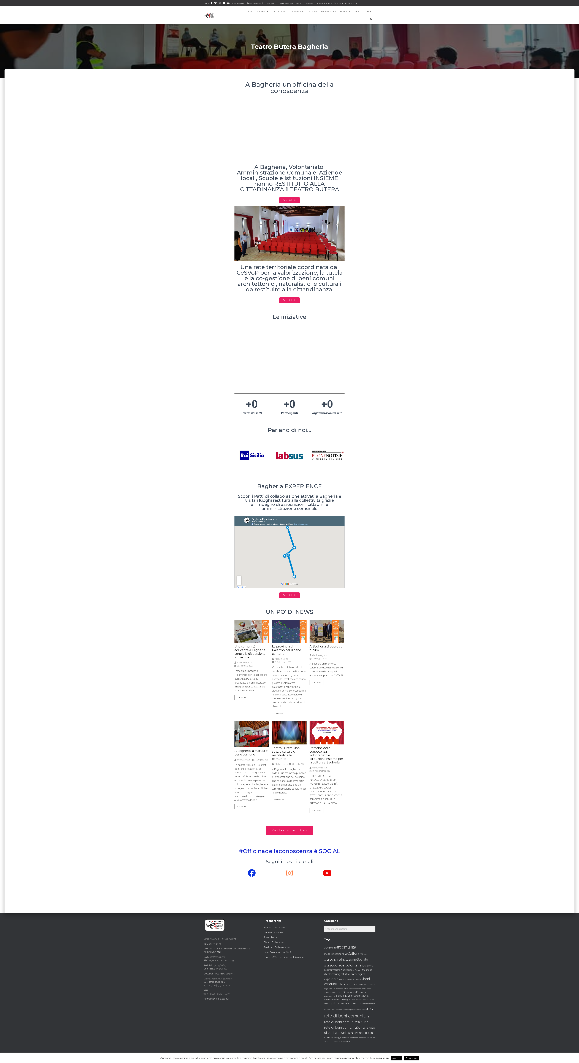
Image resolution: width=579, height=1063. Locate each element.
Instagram (220, 3)
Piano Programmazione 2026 (277, 952)
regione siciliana (348, 1003)
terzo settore (329, 1009)
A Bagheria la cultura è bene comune (251, 752)
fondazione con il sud (335, 999)
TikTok (206, 3)
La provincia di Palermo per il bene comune (286, 650)
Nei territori (298, 11)
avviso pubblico (356, 979)
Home (250, 11)
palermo (335, 1003)
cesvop (353, 984)
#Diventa (363, 954)
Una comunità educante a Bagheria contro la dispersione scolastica (250, 652)
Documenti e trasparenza (321, 11)
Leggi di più (382, 1058)
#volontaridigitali (334, 974)
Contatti (369, 11)
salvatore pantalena (367, 1003)
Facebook (211, 3)
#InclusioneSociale (353, 959)
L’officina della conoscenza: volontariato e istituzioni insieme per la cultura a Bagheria (326, 755)
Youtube (224, 3)
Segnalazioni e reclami (274, 927)
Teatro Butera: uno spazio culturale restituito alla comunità (286, 753)
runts (357, 1003)
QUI (219, 952)
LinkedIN (228, 3)
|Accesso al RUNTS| (324, 3)
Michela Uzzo (281, 659)
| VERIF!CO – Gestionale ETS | (291, 3)
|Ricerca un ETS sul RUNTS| (345, 3)
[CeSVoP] (209, 15)
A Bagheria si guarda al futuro (326, 648)
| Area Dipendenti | (255, 3)
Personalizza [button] (411, 1058)
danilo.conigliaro (244, 662)
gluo (348, 999)
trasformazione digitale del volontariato (351, 1010)
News (357, 11)
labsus (354, 1000)
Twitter (215, 3)
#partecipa (347, 969)
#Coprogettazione (334, 953)
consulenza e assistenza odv (350, 989)
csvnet (365, 995)
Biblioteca (345, 11)
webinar (346, 1042)
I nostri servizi (280, 11)
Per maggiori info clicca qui (216, 999)
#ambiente (330, 947)
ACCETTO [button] (396, 1058)
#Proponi (357, 970)
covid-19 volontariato (349, 995)
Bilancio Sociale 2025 (273, 942)
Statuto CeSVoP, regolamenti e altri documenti (285, 957)
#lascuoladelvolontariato (344, 965)
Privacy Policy (270, 937)
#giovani (331, 959)
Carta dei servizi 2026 (274, 932)
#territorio (367, 970)
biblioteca (342, 984)
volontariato (338, 1042)
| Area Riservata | (238, 3)
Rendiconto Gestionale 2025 (277, 947)
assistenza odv (344, 979)
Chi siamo (262, 11)
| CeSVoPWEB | (271, 3)
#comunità (346, 947)
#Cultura (352, 953)
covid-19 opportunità (347, 992)
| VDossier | (309, 3)
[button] (289, 830)
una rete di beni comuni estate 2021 (355, 1038)
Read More (241, 697)
